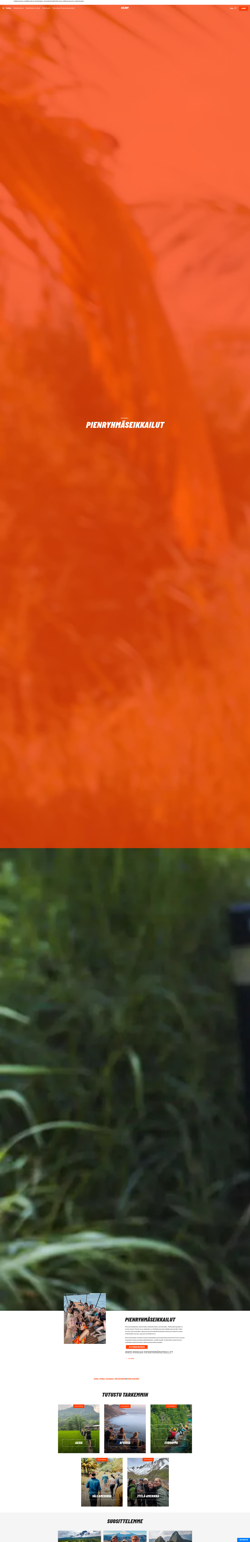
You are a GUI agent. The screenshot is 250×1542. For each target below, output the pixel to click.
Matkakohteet (18, 8)
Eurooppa (110, 1379)
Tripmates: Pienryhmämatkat (63, 8)
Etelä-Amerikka (133, 1379)
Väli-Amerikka (120, 1379)
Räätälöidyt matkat (33, 8)
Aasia (96, 1379)
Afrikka (102, 1379)
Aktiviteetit (46, 8)
